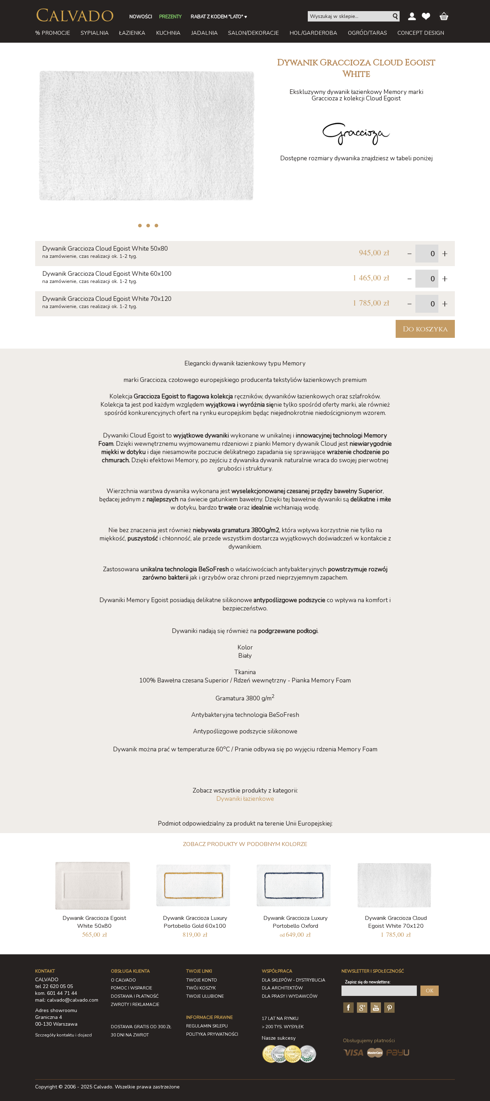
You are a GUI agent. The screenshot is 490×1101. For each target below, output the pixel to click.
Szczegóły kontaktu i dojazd (63, 1035)
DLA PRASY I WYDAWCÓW (289, 996)
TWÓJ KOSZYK (201, 988)
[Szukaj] (395, 16)
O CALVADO (123, 980)
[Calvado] (74, 15)
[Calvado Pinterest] (388, 1007)
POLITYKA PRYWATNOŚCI (212, 1034)
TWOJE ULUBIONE (205, 996)
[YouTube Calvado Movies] (375, 1007)
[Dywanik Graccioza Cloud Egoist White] (146, 56)
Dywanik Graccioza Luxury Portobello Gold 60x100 (195, 922)
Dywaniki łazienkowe (245, 799)
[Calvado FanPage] (347, 1007)
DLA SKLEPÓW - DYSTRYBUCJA (293, 980)
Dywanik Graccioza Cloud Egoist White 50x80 (105, 249)
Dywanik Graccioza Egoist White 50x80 (94, 922)
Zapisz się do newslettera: (368, 982)
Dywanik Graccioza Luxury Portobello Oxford (295, 922)
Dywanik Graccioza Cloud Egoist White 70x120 (106, 299)
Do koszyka (425, 329)
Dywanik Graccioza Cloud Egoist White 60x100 (106, 274)
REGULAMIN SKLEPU (207, 1026)
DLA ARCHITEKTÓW (282, 988)
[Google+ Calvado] (361, 1007)
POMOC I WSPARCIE (131, 988)
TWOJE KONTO (201, 980)
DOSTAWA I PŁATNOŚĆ (135, 996)
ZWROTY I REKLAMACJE (135, 1004)
